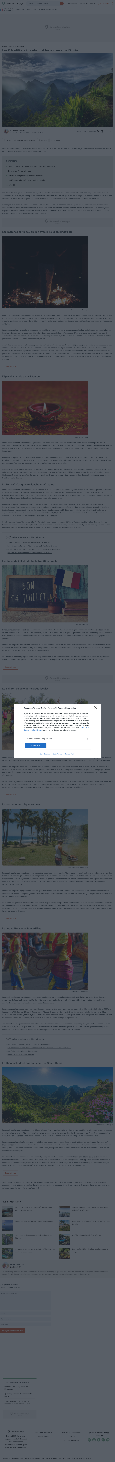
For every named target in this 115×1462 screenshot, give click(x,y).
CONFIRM (35, 746)
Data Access (57, 754)
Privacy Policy (70, 754)
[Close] (96, 708)
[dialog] (57, 731)
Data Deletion (45, 754)
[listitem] (57, 739)
